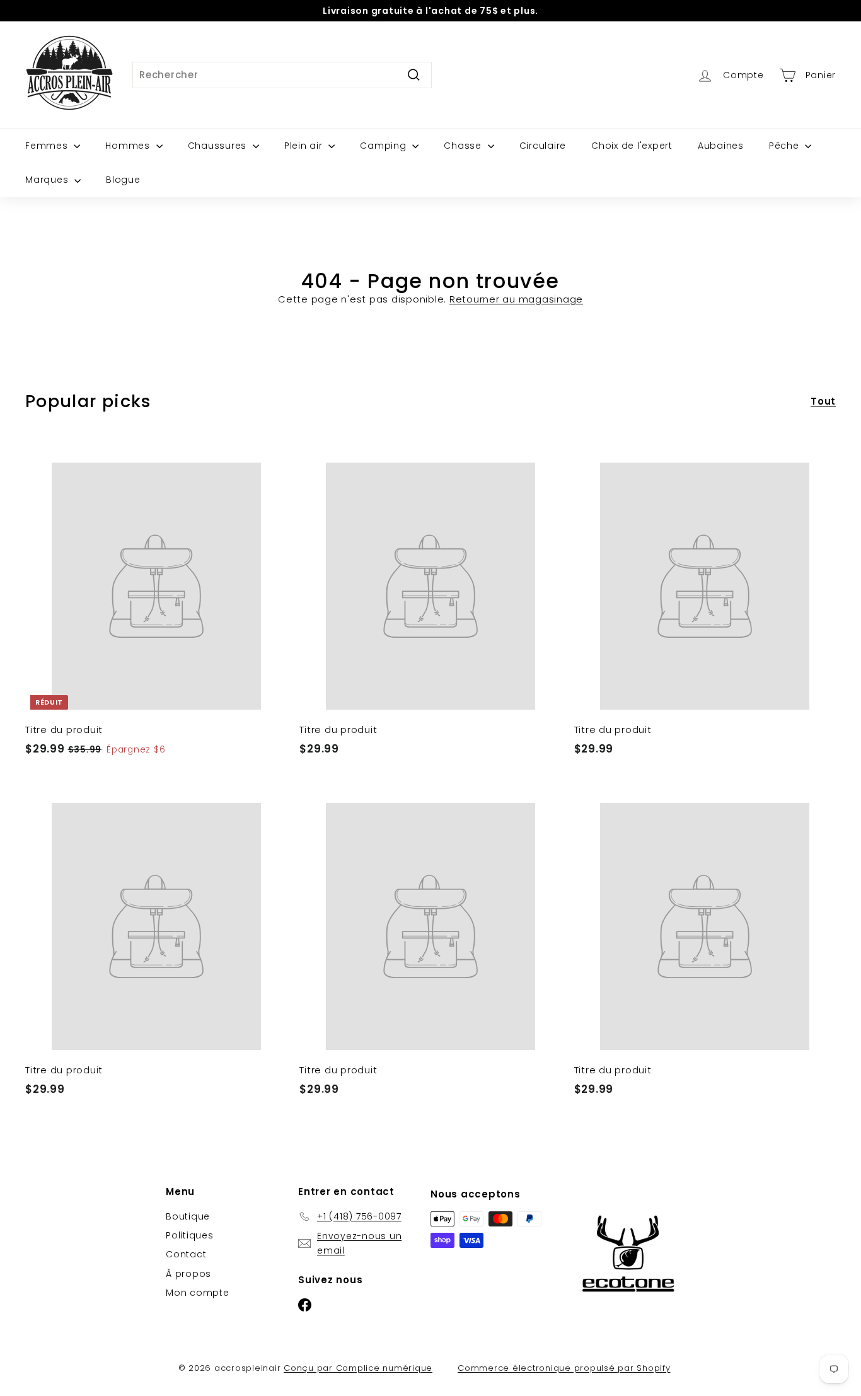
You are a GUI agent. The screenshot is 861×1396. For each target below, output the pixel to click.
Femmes (48, 145)
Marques (48, 179)
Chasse (464, 145)
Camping (384, 145)
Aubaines (721, 145)
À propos (188, 1273)
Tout (823, 401)
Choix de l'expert (632, 145)
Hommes (129, 145)
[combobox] (282, 75)
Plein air (305, 145)
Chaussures (219, 145)
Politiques (190, 1235)
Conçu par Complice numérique (358, 1368)
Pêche (785, 145)
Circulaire (543, 145)
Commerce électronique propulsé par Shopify (564, 1368)
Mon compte (197, 1292)
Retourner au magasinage (516, 299)
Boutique (188, 1216)
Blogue (123, 179)
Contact (186, 1254)
